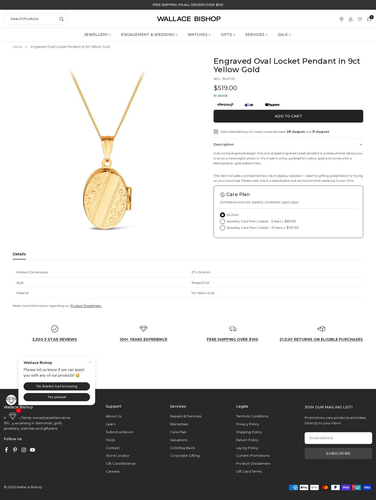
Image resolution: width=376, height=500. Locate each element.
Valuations (178, 440)
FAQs (110, 440)
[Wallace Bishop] (189, 18)
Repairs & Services (185, 416)
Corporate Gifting (185, 455)
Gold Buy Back (182, 448)
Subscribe (338, 453)
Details (19, 254)
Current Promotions (253, 455)
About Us (113, 416)
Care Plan (178, 432)
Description (224, 144)
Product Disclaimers (253, 463)
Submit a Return (119, 432)
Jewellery (96, 34)
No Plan (233, 215)
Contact (113, 448)
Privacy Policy (247, 424)
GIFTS (226, 34)
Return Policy (247, 440)
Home (17, 47)
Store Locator (118, 455)
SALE (282, 34)
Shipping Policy (249, 432)
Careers (112, 471)
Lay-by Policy (247, 448)
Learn (111, 424)
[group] (107, 151)
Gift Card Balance (121, 463)
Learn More (289, 202)
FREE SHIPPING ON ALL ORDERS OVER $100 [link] (188, 5)
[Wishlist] (359, 19)
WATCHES (197, 34)
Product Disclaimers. (86, 306)
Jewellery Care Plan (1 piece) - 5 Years (261, 221)
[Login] (350, 19)
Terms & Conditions (252, 416)
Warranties (179, 424)
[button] (189, 151)
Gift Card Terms (249, 471)
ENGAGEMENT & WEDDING (147, 34)
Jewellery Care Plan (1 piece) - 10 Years (262, 228)
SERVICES (254, 34)
